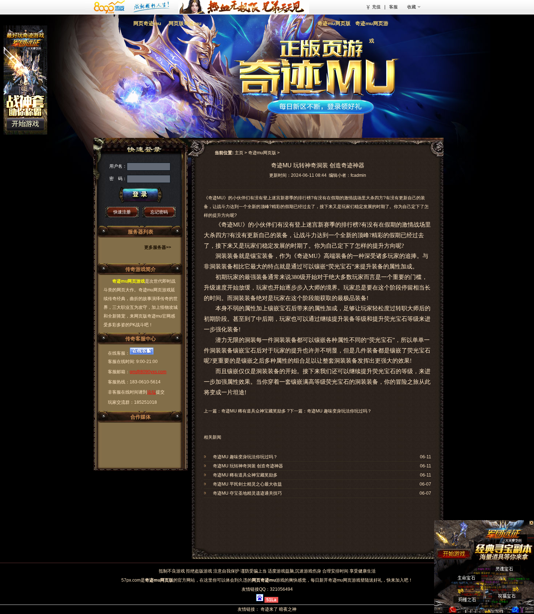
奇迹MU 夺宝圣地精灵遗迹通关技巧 (247, 493)
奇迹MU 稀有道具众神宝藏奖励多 (253, 411)
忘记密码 (159, 212)
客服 (393, 6)
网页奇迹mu (147, 23)
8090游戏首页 (129, 7)
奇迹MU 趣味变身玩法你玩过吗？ (339, 411)
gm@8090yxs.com (148, 371)
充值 (376, 6)
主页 (239, 152)
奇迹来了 (269, 609)
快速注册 (122, 212)
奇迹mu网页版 (334, 23)
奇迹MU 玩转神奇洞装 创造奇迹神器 (248, 466)
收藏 (411, 6)
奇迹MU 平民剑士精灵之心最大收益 (247, 484)
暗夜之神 (287, 609)
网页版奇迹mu (185, 23)
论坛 (151, 392)
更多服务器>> (157, 247)
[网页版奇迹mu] (259, 31)
